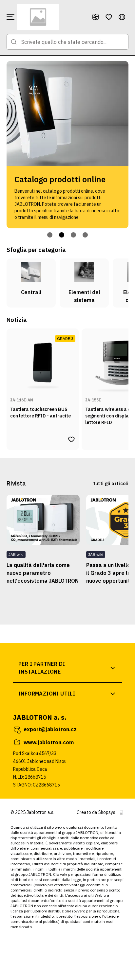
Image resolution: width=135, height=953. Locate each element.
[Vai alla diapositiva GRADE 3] (61, 235)
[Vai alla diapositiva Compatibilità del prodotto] (73, 235)
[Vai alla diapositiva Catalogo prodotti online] (49, 235)
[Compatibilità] (95, 17)
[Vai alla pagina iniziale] (51, 17)
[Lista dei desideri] (108, 17)
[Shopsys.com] (121, 812)
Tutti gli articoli (110, 483)
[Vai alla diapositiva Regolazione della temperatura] (85, 235)
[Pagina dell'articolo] (43, 520)
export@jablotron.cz (50, 729)
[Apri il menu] (10, 17)
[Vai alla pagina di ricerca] (14, 42)
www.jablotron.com (49, 742)
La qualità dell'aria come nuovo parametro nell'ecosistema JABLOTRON (43, 573)
